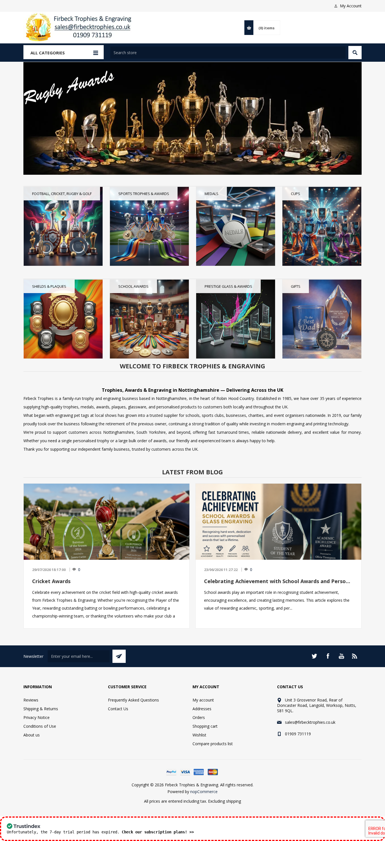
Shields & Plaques (49, 286)
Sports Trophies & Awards (143, 193)
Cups (295, 193)
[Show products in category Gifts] (321, 319)
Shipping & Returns (40, 708)
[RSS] (354, 656)
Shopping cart (205, 726)
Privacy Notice (36, 717)
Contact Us (118, 708)
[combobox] (228, 53)
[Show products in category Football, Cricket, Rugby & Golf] (63, 226)
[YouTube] (341, 656)
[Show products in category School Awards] (149, 319)
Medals (211, 193)
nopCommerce (204, 791)
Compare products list (213, 743)
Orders (199, 717)
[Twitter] (314, 656)
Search (355, 52)
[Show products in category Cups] (321, 226)
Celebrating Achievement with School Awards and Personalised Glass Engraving (278, 581)
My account (203, 700)
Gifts (295, 286)
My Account (351, 5)
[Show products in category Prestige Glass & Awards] (235, 319)
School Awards (133, 286)
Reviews (30, 700)
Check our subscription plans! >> (158, 832)
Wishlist (199, 735)
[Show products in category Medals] (235, 226)
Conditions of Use (39, 726)
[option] (192, 118)
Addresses (202, 708)
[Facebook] (327, 656)
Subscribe (119, 656)
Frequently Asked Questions (133, 700)
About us (31, 735)
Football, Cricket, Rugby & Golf (62, 193)
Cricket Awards (51, 581)
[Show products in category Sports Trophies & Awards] (149, 226)
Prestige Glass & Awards (228, 286)
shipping (233, 801)
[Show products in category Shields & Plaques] (63, 319)
